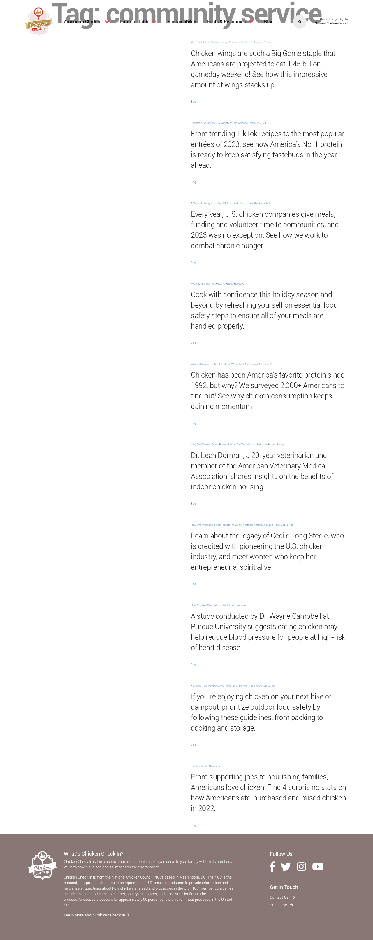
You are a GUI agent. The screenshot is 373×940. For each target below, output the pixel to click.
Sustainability (182, 21)
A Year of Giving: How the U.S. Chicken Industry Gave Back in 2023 (230, 203)
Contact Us (280, 897)
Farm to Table (134, 21)
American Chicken (83, 21)
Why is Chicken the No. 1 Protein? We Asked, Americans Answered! (231, 364)
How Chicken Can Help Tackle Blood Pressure (218, 605)
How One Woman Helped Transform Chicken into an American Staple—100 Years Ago (242, 524)
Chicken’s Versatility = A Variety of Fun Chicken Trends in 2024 (228, 122)
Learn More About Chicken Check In (95, 915)
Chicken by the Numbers (205, 766)
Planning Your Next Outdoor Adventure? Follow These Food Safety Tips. (233, 685)
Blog (268, 21)
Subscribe (279, 905)
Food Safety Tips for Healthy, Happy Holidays (217, 283)
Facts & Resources (226, 21)
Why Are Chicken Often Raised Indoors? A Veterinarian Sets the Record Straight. (239, 444)
